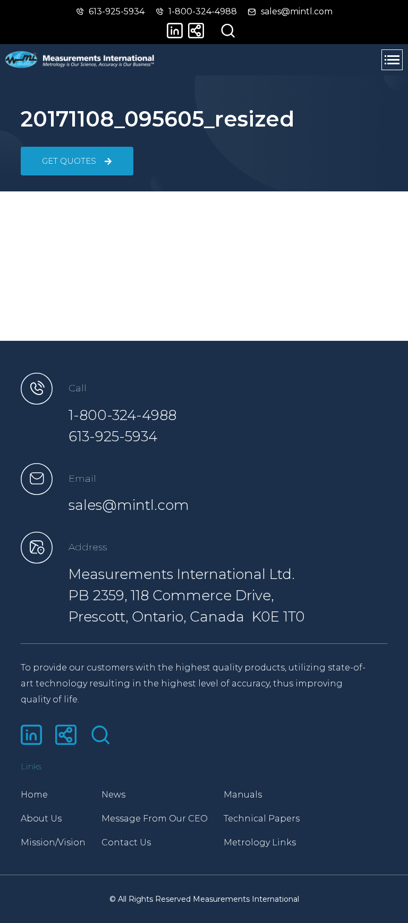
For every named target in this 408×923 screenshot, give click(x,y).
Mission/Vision (53, 842)
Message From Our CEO (154, 818)
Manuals (243, 795)
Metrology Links (260, 842)
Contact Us (126, 842)
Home (34, 795)
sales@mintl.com (129, 505)
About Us (41, 818)
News (113, 795)
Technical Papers (262, 818)
